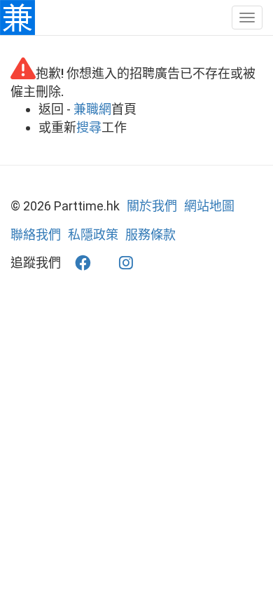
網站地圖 (209, 206)
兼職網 (92, 109)
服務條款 (150, 234)
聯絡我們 (35, 234)
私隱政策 (93, 234)
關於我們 (152, 206)
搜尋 (89, 127)
